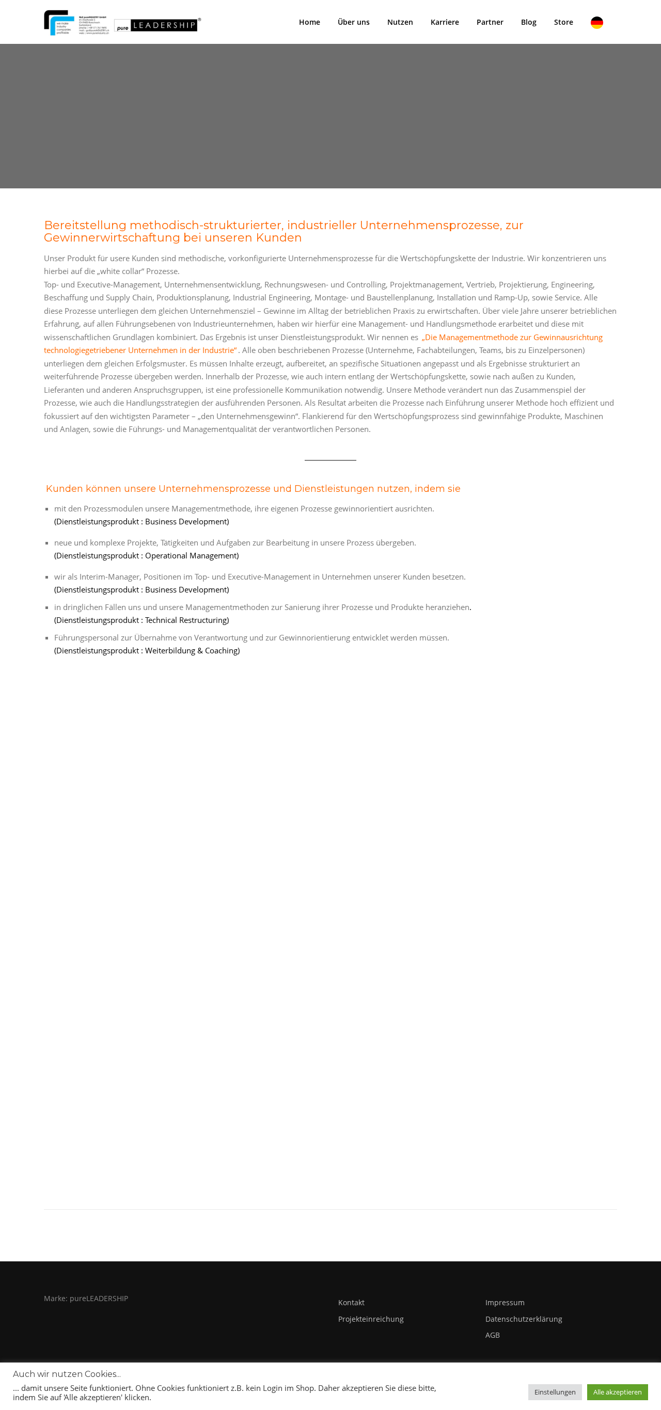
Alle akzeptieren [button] (617, 1392)
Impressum (505, 1302)
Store (563, 22)
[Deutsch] (599, 22)
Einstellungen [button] (555, 1392)
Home (309, 22)
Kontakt (351, 1302)
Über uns (354, 22)
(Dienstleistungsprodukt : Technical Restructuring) (141, 620)
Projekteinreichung (371, 1319)
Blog (529, 22)
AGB (492, 1335)
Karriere (445, 22)
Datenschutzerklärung (523, 1319)
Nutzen (400, 22)
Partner (490, 22)
